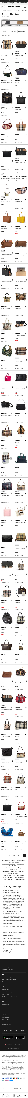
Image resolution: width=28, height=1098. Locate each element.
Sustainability (6, 1017)
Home (3, 11)
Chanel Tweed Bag (13, 862)
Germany (22, 1088)
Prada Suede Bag (8, 879)
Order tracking (6, 977)
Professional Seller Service (9, 997)
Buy (3, 974)
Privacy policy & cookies (13, 1048)
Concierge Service (7, 969)
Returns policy (6, 982)
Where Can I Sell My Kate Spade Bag (13, 872)
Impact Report (6, 1019)
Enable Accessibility (14, 1)
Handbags (25, 11)
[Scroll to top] (24, 855)
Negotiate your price (6, 177)
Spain (13, 1089)
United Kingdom (10, 1088)
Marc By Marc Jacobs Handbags (13, 875)
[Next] (18, 855)
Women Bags (17, 11)
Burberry (8, 11)
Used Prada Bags (8, 877)
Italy (15, 1089)
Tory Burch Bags (20, 879)
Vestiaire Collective (9, 1012)
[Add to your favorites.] (12, 54)
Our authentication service (9, 979)
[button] (25, 7)
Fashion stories (6, 1024)
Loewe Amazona (13, 873)
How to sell (5, 989)
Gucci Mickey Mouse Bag (13, 868)
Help (3, 1001)
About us (4, 1015)
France (4, 1088)
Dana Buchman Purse (8, 864)
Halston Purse (13, 870)
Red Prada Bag (19, 877)
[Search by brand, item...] (3, 6)
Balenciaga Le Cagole (8, 860)
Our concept (5, 967)
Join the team (6, 1022)
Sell (3, 987)
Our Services (6, 964)
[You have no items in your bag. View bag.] (25, 7)
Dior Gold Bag (13, 866)
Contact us (5, 1007)
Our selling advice (7, 992)
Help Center (5, 1004)
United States (16, 1088)
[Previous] (9, 855)
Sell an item (5, 994)
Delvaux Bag (20, 864)
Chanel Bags (20, 860)
